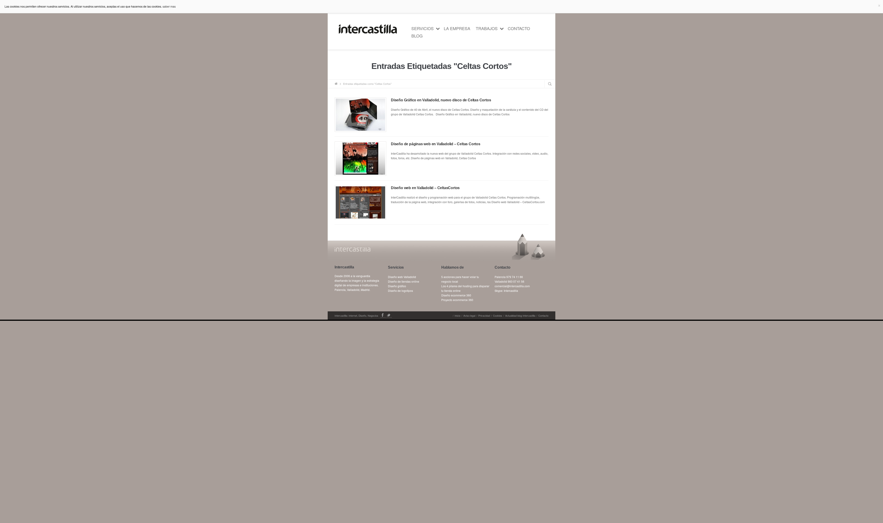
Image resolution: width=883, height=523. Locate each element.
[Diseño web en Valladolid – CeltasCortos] (360, 202)
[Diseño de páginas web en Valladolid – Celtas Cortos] (360, 158)
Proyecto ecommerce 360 (457, 300)
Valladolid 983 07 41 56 (509, 281)
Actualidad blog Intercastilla (520, 315)
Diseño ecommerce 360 (456, 295)
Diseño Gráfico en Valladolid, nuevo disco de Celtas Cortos (441, 100)
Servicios (422, 28)
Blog (417, 36)
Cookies (497, 315)
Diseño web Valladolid (402, 277)
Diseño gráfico (397, 286)
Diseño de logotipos (400, 291)
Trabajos (487, 28)
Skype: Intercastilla (506, 291)
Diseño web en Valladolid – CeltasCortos (425, 188)
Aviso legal (469, 315)
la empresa (457, 28)
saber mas (169, 6)
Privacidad (484, 315)
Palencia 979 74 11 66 (509, 277)
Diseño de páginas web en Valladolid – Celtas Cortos (435, 144)
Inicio (457, 315)
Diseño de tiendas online (403, 281)
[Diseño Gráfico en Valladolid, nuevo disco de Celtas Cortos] (360, 114)
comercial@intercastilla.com (512, 286)
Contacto (519, 28)
